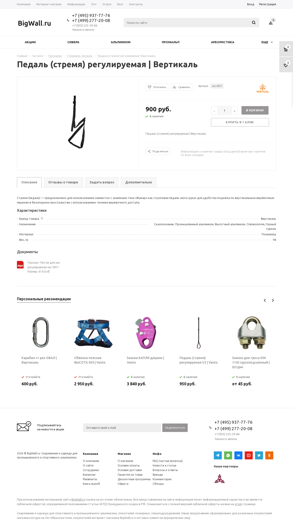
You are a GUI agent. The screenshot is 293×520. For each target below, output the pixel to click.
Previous (265, 300)
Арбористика (222, 42)
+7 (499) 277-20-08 (91, 20)
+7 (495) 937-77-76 (91, 15)
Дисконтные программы (134, 479)
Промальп (170, 42)
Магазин (124, 453)
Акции (30, 42)
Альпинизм (120, 42)
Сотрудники (91, 470)
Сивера (73, 42)
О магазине (125, 460)
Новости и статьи (164, 465)
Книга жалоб (91, 483)
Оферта (123, 483)
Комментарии (162, 479)
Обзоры (158, 483)
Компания (90, 453)
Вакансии (89, 474)
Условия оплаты (129, 465)
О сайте (88, 465)
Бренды (158, 474)
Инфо (157, 453)
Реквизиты (90, 479)
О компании (91, 460)
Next (272, 300)
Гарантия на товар (130, 474)
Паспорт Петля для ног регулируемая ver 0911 (43, 265)
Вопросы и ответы (165, 470)
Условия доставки (130, 470)
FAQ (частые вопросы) (168, 460)
